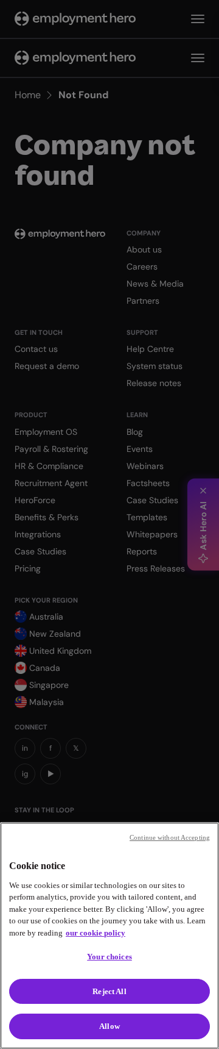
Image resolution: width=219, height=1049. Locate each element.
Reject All (109, 991)
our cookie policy (95, 932)
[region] (109, 935)
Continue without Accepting (170, 837)
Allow (109, 1026)
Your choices (109, 956)
